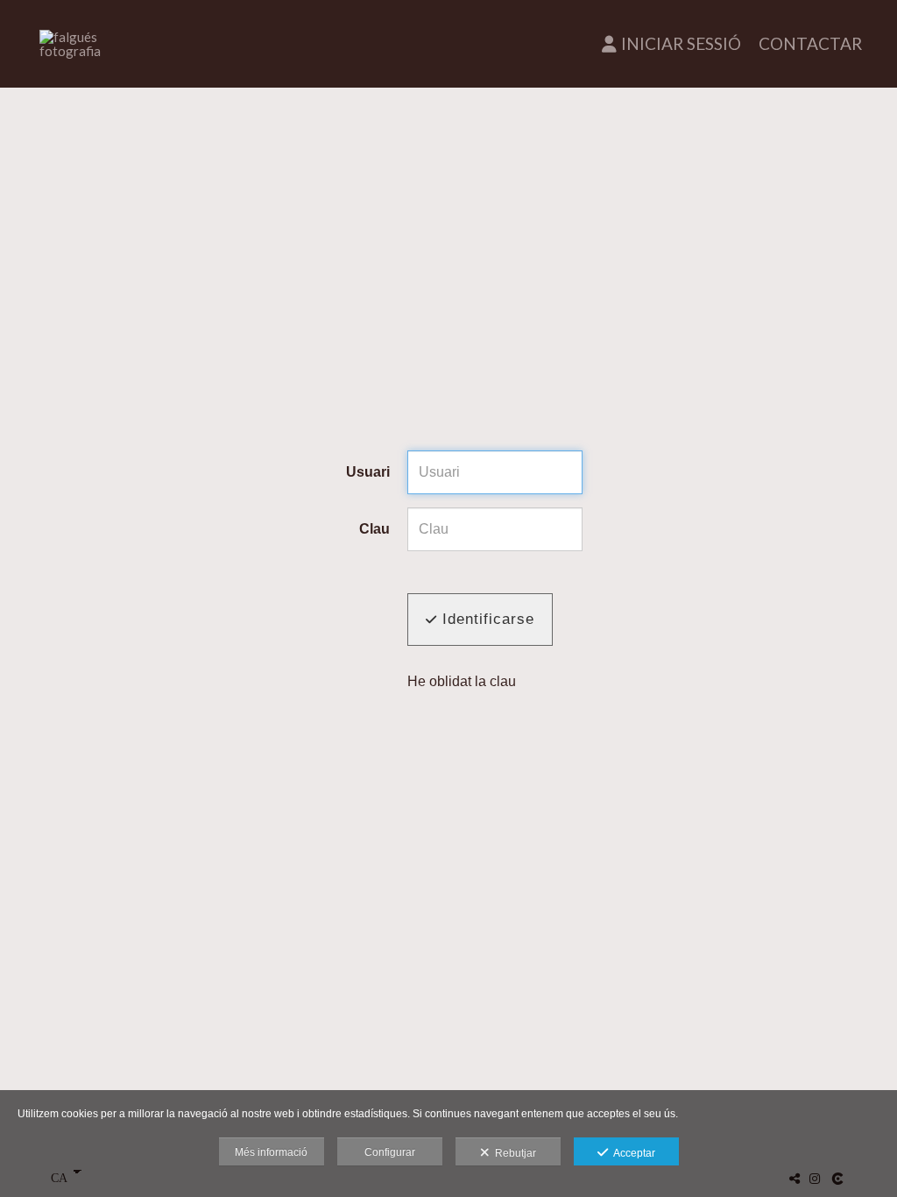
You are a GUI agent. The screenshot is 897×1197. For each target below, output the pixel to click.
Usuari (368, 471)
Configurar (389, 1152)
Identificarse (485, 619)
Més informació (271, 1152)
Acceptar (631, 1153)
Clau (374, 528)
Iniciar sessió (681, 43)
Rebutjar (513, 1153)
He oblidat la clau (461, 681)
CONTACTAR (810, 43)
